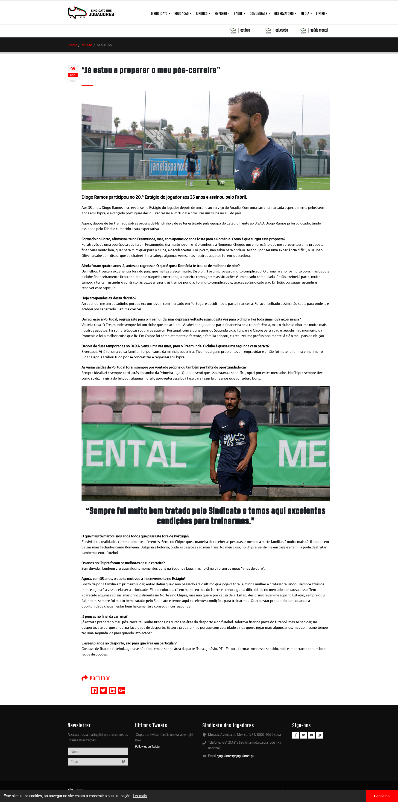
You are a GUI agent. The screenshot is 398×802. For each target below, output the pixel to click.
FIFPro (320, 13)
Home (72, 45)
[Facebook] (295, 735)
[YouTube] (311, 735)
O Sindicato (159, 13)
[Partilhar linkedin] (112, 688)
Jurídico (202, 13)
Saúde (238, 13)
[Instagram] (319, 735)
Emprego (221, 13)
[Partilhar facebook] (94, 688)
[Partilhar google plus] (121, 688)
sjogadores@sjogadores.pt (235, 756)
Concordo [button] (382, 796)
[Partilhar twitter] (103, 688)
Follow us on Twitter (148, 746)
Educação (182, 13)
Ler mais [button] (140, 796)
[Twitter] (303, 735)
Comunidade (258, 13)
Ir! (123, 761)
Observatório (284, 13)
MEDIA (305, 13)
